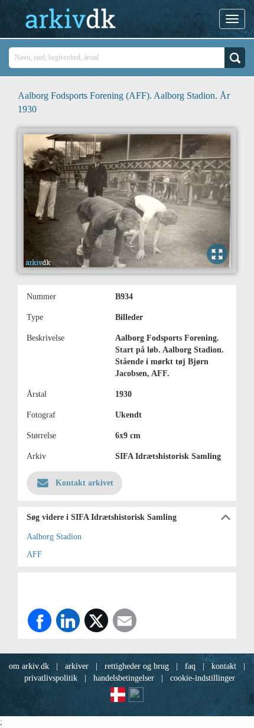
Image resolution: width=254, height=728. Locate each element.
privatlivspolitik (50, 678)
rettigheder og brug (137, 666)
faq (190, 666)
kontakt (223, 666)
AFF (34, 554)
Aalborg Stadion (54, 536)
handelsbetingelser (123, 678)
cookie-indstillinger (202, 678)
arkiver (77, 666)
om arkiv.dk (29, 666)
